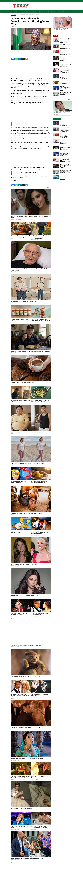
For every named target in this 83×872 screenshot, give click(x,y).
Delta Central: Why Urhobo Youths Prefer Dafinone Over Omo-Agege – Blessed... (65, 87)
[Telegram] (26, 59)
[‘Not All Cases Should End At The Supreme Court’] (56, 82)
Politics (34, 11)
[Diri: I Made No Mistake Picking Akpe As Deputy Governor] (56, 94)
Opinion (63, 11)
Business (44, 11)
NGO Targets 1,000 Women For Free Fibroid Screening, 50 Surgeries (65, 70)
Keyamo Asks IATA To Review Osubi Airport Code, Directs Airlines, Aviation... (65, 176)
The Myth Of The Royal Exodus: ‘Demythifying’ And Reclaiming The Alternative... (65, 58)
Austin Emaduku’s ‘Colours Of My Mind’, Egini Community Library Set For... (66, 64)
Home (13, 11)
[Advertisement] (51, 5)
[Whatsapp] (16, 59)
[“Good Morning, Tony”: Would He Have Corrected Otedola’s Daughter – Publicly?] (56, 40)
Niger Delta (18, 11)
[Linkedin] (19, 59)
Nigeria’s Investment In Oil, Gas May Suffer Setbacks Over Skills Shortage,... (65, 76)
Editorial (58, 11)
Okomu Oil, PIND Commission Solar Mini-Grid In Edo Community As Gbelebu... (65, 46)
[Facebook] (13, 59)
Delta (61, 66)
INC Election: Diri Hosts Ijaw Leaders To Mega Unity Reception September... (64, 52)
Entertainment (50, 11)
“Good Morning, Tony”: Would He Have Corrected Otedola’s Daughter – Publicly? (65, 39)
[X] (23, 59)
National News (27, 11)
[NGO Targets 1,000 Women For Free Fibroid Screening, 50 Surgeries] (56, 70)
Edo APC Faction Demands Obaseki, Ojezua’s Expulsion (33, 127)
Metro (38, 11)
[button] (70, 11)
